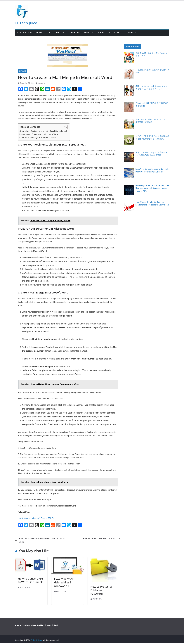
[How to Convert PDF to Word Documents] (31, 559)
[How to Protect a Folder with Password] (104, 559)
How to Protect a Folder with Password (101, 590)
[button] (30, 33)
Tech (130, 32)
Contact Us (23, 32)
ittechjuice (41, 83)
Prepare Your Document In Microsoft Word (38, 134)
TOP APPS (75, 32)
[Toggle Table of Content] (64, 127)
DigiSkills (102, 32)
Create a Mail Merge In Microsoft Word (37, 137)
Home (39, 32)
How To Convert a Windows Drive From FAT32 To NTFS (41, 540)
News (87, 32)
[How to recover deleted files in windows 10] (67, 559)
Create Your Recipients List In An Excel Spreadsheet (43, 131)
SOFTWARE (22, 71)
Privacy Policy (51, 625)
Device (117, 32)
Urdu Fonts (61, 32)
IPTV (48, 32)
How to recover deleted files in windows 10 (63, 582)
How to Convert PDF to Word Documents (31, 580)
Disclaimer (31, 625)
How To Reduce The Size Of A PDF (100, 538)
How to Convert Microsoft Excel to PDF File (36, 518)
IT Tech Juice (26, 22)
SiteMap (40, 625)
